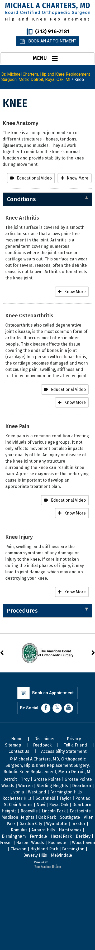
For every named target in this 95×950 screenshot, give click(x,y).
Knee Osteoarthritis (29, 315)
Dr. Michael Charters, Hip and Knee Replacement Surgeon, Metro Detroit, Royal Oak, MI (45, 77)
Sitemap (13, 745)
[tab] (47, 199)
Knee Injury (19, 537)
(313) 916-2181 (52, 31)
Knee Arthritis (22, 218)
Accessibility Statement (64, 751)
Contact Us (18, 751)
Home (16, 738)
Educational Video (34, 178)
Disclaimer (44, 738)
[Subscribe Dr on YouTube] (68, 708)
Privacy (74, 738)
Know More (77, 178)
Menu (40, 58)
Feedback (42, 745)
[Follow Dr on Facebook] (45, 708)
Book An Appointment (52, 40)
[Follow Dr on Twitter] (57, 708)
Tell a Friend (75, 745)
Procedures (22, 610)
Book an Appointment (53, 692)
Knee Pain (17, 426)
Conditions (21, 199)
